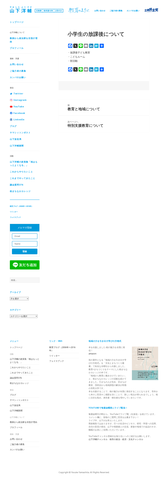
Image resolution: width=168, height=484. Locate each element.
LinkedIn (19, 119)
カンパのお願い (133, 10)
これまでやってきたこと (22, 178)
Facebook (19, 113)
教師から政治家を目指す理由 (24, 40)
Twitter (18, 93)
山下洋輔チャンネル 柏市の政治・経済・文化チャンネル (116, 439)
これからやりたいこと (21, 171)
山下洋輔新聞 (17, 145)
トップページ (17, 22)
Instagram (20, 100)
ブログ (13, 126)
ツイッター (14, 212)
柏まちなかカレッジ (20, 191)
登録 (24, 251)
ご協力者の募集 (116, 10)
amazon (92, 353)
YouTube (19, 106)
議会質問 (16, 184)
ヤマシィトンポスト (20, 132)
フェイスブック (15, 217)
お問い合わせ (99, 10)
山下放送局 (15, 139)
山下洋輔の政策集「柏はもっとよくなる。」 (24, 163)
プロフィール (17, 48)
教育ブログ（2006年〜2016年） (21, 206)
